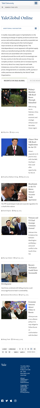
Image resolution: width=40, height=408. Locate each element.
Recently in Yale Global (15, 80)
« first (4, 349)
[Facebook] (2, 401)
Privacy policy (24, 392)
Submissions (24, 382)
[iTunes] (11, 401)
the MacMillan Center (25, 373)
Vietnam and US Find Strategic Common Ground (33, 223)
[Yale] (4, 365)
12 (6, 352)
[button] (20, 28)
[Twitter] (7, 401)
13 (9, 352)
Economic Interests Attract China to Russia (32, 307)
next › (16, 352)
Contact (23, 381)
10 (34, 349)
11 (2, 352)
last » (22, 352)
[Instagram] (15, 401)
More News (31, 352)
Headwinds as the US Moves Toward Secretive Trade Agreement (32, 192)
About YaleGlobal (24, 378)
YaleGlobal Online (17, 17)
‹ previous (12, 349)
